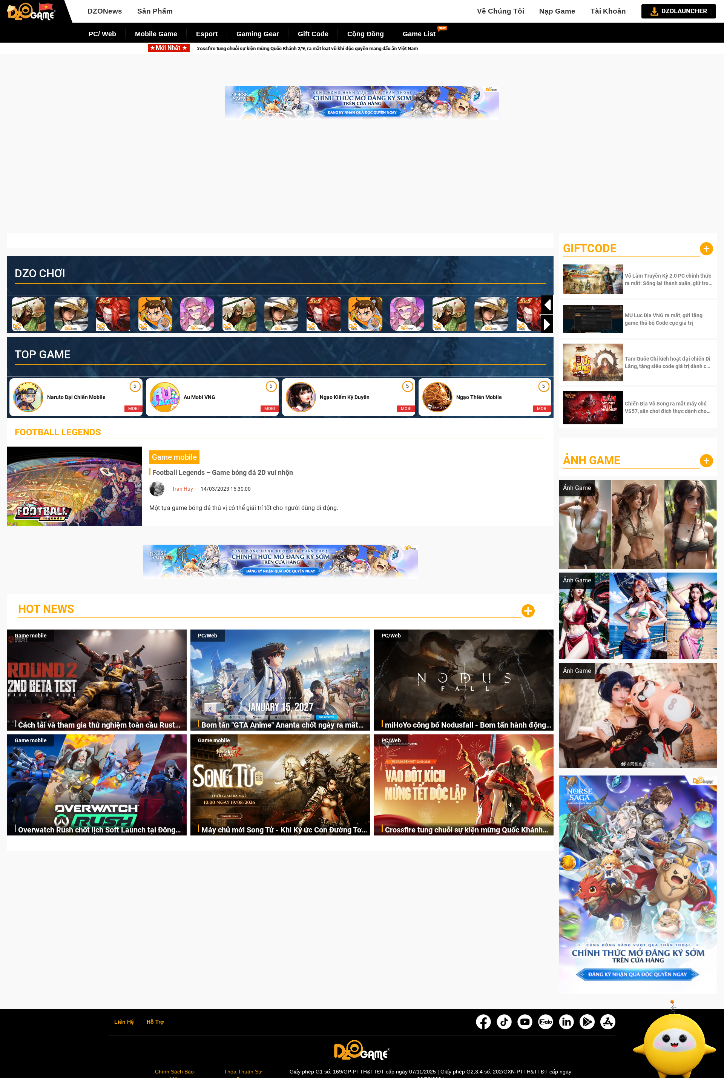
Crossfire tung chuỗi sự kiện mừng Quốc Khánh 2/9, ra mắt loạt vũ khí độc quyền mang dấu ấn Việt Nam (464, 830)
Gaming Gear (257, 34)
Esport (207, 34)
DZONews (104, 11)
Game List (419, 34)
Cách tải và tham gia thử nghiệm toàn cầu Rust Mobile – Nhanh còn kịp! (96, 725)
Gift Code (313, 34)
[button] (547, 324)
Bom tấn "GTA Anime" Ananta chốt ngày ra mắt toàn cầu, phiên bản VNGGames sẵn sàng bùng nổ (285, 725)
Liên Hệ (124, 1022)
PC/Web (207, 636)
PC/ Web (102, 34)
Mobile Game (156, 34)
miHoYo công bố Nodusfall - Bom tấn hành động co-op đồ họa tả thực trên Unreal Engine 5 (465, 725)
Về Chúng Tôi (500, 11)
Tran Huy (182, 489)
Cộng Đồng (365, 34)
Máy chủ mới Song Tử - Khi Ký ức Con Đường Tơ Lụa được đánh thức (281, 830)
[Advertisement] (362, 180)
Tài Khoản (608, 11)
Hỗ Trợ (155, 1022)
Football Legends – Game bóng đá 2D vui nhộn (222, 472)
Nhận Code (668, 279)
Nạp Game (557, 11)
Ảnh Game (591, 460)
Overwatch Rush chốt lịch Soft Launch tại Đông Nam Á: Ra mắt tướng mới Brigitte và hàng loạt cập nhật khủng (96, 830)
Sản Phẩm (155, 11)
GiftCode (590, 248)
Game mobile (31, 636)
